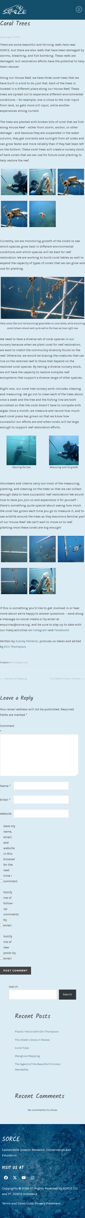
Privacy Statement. (48, 1203)
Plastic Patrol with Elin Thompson (37, 1031)
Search (13, 986)
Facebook (61, 630)
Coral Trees (22, 1048)
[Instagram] (33, 1178)
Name (5, 786)
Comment (6, 728)
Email (5, 799)
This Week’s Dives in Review (65, 678)
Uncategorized (19, 662)
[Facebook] (6, 1178)
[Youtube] (24, 1178)
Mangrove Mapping (15, 678)
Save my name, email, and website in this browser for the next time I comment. (9, 853)
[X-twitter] (15, 1178)
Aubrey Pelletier (26, 641)
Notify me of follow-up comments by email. (9, 908)
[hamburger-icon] (78, 10)
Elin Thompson (15, 646)
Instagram (40, 630)
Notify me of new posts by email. (9, 947)
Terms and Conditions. (18, 1203)
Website (5, 813)
